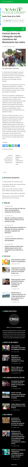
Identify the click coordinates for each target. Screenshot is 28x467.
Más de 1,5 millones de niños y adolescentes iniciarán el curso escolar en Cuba (14, 219)
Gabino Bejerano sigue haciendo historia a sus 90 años (18, 405)
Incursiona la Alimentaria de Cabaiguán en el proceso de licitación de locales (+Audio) (17, 421)
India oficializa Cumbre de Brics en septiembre (13, 193)
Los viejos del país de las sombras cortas (12, 181)
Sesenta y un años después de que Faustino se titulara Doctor (8, 159)
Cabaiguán (11, 149)
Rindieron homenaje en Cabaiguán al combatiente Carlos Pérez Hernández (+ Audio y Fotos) (18, 453)
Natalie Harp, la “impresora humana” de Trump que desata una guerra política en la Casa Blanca (18, 296)
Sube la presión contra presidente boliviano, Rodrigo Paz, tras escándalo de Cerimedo (18, 283)
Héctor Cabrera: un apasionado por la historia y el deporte (17, 368)
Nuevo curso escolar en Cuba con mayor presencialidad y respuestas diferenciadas (15, 210)
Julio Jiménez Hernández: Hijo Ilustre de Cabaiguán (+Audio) (18, 347)
